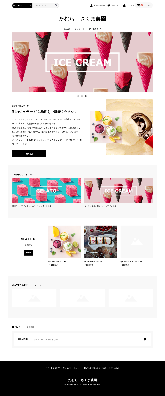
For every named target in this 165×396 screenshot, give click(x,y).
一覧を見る (29, 154)
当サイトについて (52, 368)
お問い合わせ (114, 368)
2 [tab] (82, 96)
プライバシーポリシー (72, 368)
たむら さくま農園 (82, 19)
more (28, 253)
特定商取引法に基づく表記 (95, 368)
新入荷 (67, 29)
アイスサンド (95, 29)
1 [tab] (78, 96)
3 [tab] (86, 96)
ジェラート (79, 29)
